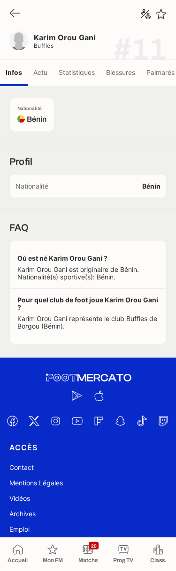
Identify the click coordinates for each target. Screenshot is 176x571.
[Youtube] (77, 421)
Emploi (19, 529)
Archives (22, 514)
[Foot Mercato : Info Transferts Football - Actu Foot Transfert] (88, 378)
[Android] (77, 395)
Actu (40, 72)
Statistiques (77, 72)
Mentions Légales (36, 483)
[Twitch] (164, 421)
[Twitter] (34, 421)
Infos (14, 72)
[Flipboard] (99, 421)
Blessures (120, 72)
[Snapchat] (121, 421)
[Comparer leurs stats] (146, 14)
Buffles (44, 45)
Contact (21, 467)
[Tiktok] (142, 421)
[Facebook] (13, 421)
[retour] (15, 13)
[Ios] (99, 395)
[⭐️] (161, 14)
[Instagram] (56, 421)
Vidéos (19, 498)
